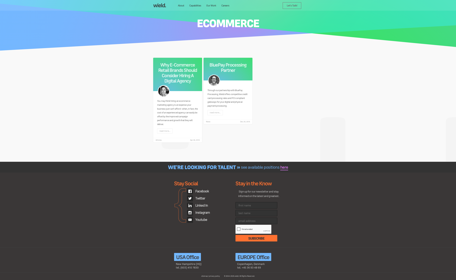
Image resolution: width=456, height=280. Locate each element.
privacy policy (214, 276)
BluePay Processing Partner (227, 68)
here (284, 167)
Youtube (201, 220)
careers (225, 5)
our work (211, 5)
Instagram (202, 212)
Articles (159, 140)
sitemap (204, 276)
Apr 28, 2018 (195, 140)
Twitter (200, 198)
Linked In (201, 205)
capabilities (195, 5)
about (181, 5)
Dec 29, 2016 (245, 122)
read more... (164, 131)
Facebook (202, 191)
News (208, 122)
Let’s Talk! (292, 5)
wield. (159, 5)
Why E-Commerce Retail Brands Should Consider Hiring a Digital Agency (177, 73)
